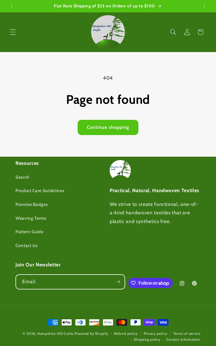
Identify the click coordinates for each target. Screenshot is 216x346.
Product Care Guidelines (39, 190)
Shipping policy (147, 339)
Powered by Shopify (91, 333)
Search (22, 177)
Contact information (183, 339)
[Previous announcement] (11, 6)
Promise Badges (31, 204)
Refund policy (126, 333)
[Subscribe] (118, 281)
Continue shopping (108, 127)
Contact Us (26, 245)
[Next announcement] (204, 6)
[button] (13, 32)
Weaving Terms (30, 218)
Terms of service (187, 333)
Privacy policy (155, 333)
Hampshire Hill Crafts (55, 333)
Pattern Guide (29, 231)
